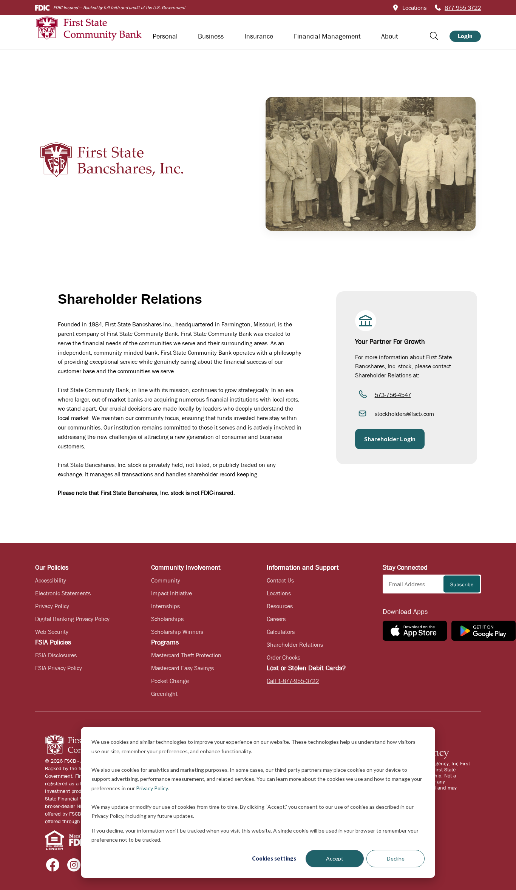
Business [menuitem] (211, 36)
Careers (276, 618)
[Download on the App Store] (415, 631)
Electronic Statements (63, 593)
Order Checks (283, 657)
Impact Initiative (171, 593)
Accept (334, 858)
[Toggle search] (434, 36)
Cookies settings (274, 858)
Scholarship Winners (177, 631)
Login (465, 36)
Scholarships (167, 618)
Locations (279, 593)
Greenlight (164, 693)
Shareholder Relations (295, 644)
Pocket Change (170, 680)
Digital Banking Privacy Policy (72, 618)
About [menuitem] (389, 36)
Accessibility (50, 580)
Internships (165, 606)
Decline (396, 858)
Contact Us (280, 580)
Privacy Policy (152, 788)
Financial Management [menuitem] (327, 36)
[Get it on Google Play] (483, 631)
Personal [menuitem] (165, 36)
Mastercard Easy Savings (182, 667)
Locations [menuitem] (414, 7)
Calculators (281, 631)
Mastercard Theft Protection (186, 655)
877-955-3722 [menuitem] (463, 7)
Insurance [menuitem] (258, 36)
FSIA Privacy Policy (58, 667)
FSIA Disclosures (56, 655)
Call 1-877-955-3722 (293, 680)
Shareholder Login (390, 438)
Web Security (51, 631)
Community (165, 580)
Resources (280, 606)
